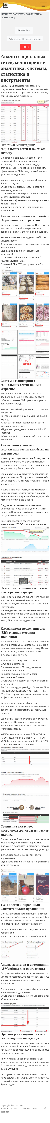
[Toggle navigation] (43, 5)
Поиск (25, 46)
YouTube (24, 30)
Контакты (13, 1108)
